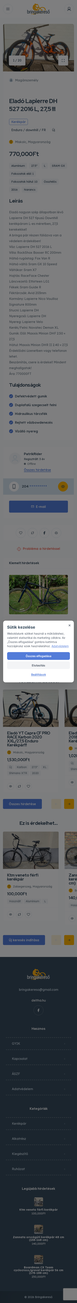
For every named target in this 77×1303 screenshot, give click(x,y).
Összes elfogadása (38, 656)
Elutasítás (38, 665)
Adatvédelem (60, 646)
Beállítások (38, 674)
